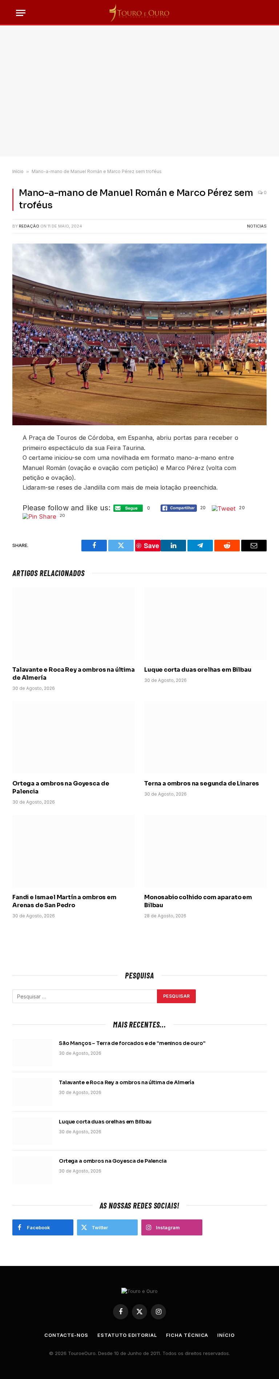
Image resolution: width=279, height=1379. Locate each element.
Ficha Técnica (187, 1335)
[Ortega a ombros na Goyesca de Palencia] (73, 737)
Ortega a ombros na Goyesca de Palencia (60, 787)
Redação (29, 226)
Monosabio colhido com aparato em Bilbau (198, 901)
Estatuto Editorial (127, 1335)
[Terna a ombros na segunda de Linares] (205, 737)
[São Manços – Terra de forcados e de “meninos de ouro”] (32, 1052)
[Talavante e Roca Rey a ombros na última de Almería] (73, 623)
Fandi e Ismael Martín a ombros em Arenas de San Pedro (64, 901)
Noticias (257, 226)
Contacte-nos (66, 1335)
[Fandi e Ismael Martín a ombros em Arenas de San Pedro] (73, 851)
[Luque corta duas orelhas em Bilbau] (205, 623)
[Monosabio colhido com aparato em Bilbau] (205, 851)
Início (18, 171)
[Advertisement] (139, 91)
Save (151, 545)
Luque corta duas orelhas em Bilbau (197, 670)
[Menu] (20, 13)
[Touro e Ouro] (139, 12)
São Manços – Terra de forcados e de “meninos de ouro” (132, 1043)
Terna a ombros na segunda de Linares (201, 783)
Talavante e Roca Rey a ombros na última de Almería (73, 674)
